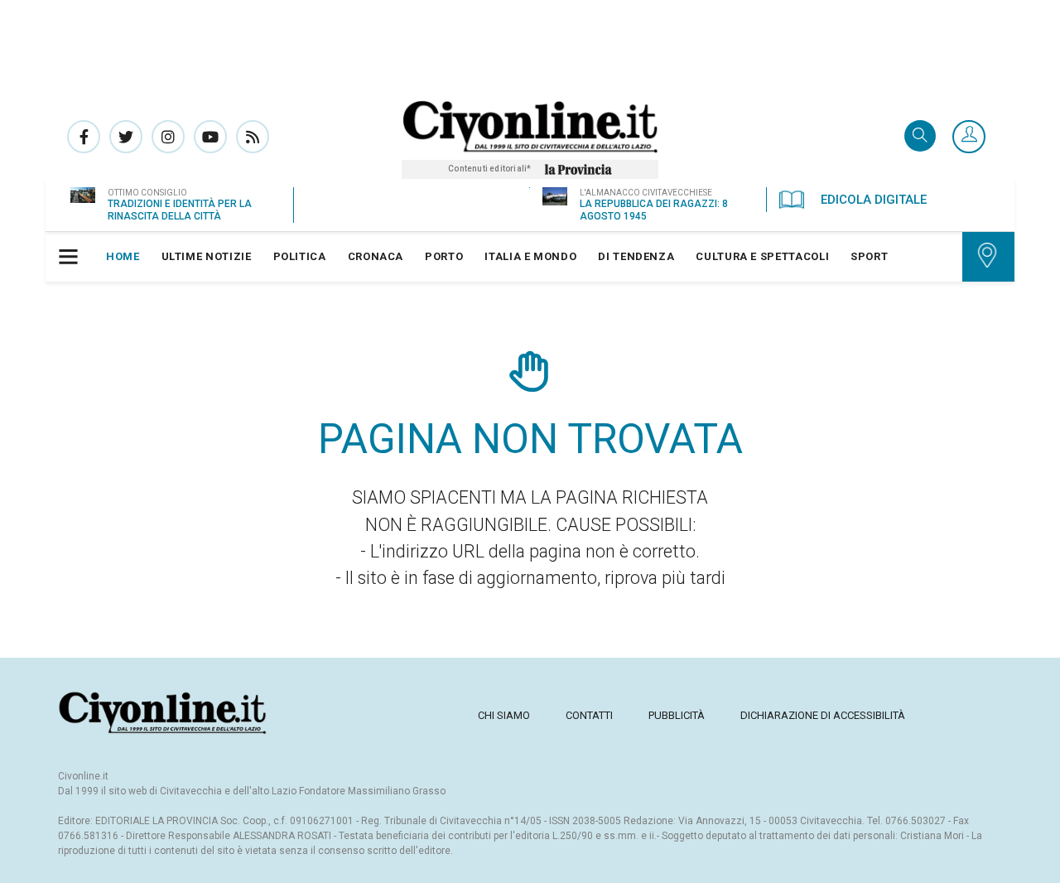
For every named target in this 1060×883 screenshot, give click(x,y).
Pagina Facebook (83, 136)
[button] (969, 137)
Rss (252, 136)
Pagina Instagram (168, 136)
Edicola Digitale (874, 199)
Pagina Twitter (125, 136)
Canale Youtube (210, 136)
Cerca (920, 137)
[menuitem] (123, 257)
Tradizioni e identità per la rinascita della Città (180, 210)
